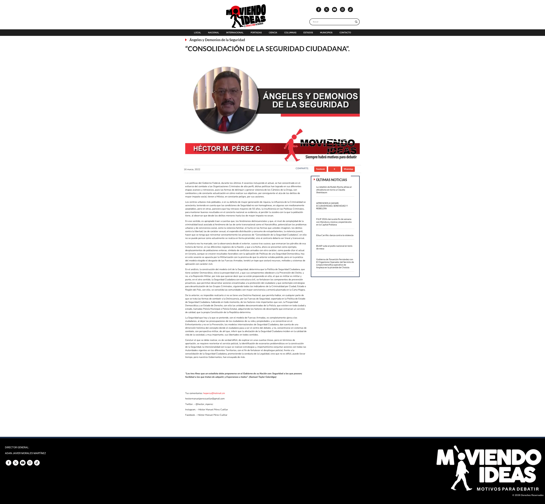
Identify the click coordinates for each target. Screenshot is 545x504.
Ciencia (273, 32)
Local (197, 32)
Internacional (235, 32)
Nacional (213, 32)
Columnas (290, 32)
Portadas (256, 32)
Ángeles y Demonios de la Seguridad (217, 40)
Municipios (326, 32)
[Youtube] (334, 9)
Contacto (345, 32)
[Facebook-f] (318, 9)
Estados (308, 32)
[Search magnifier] (356, 22)
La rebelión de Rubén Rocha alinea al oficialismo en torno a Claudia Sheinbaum (334, 189)
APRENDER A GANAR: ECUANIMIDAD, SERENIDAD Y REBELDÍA (332, 206)
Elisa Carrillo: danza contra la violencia (334, 235)
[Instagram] (342, 9)
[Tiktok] (350, 9)
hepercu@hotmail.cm (214, 393)
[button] (320, 169)
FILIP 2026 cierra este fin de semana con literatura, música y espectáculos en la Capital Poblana (334, 222)
